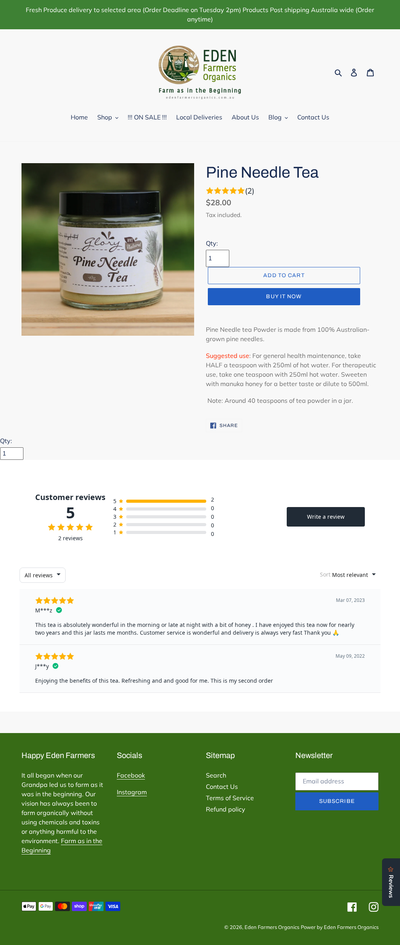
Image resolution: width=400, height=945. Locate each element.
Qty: (212, 243)
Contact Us (222, 786)
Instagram (132, 792)
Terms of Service (230, 798)
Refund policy (225, 809)
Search (216, 775)
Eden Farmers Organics (272, 927)
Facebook (131, 775)
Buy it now (284, 296)
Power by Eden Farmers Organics (340, 927)
